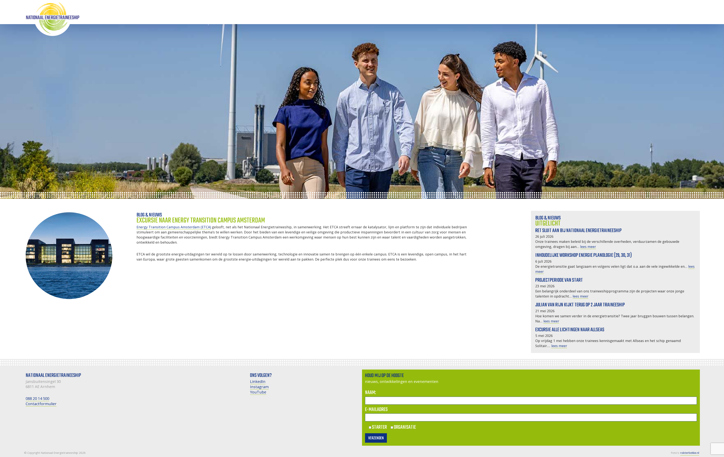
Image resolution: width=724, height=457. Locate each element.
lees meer (588, 246)
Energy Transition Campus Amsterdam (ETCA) (174, 227)
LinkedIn (257, 381)
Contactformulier (41, 403)
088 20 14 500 (37, 398)
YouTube (258, 392)
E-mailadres (376, 409)
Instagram (259, 386)
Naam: (370, 392)
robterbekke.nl (689, 453)
